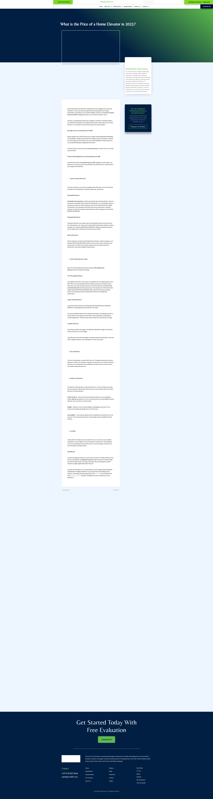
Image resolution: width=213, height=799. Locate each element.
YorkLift (97, 473)
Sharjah (139, 771)
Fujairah (139, 777)
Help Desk (112, 774)
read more (65, 557)
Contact (111, 777)
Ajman (138, 774)
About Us (107, 6)
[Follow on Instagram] (149, 2)
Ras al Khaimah (141, 780)
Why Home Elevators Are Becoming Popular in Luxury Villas (81, 625)
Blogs (110, 771)
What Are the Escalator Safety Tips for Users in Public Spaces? (82, 555)
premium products (76, 475)
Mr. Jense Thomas (141, 69)
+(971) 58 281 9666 (70, 773)
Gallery (111, 781)
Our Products (89, 777)
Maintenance (117, 6)
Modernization (128, 6)
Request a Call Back (138, 127)
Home (101, 6)
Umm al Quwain (141, 783)
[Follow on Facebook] (152, 2)
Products (136, 6)
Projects (145, 6)
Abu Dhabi (140, 768)
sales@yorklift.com (106, 2)
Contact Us (106, 739)
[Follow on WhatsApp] (145, 2)
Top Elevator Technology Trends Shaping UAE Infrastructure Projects (84, 695)
